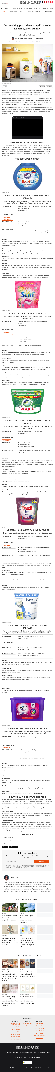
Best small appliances (39, 1035)
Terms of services (21, 865)
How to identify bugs (49, 11)
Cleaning (7, 8)
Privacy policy (26, 1055)
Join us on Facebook (15, 1036)
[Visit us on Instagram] (48, 2)
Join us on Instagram (15, 1029)
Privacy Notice (44, 865)
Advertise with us (27, 1023)
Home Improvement (17, 8)
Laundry (30, 23)
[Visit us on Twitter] (42, 2)
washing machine (13, 846)
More (51, 8)
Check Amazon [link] (6, 217)
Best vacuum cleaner (39, 1025)
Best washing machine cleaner (12, 840)
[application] (27, 127)
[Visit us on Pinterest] (44, 2)
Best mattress (39, 1023)
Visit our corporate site (45, 1067)
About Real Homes (27, 1025)
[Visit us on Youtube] (46, 2)
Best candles (39, 1038)
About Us (36, 1052)
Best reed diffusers (39, 1030)
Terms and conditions (16, 1055)
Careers (43, 1055)
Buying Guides (40, 38)
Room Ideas (37, 8)
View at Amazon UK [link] (8, 219)
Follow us (43, 86)
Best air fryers (39, 1033)
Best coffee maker (39, 1028)
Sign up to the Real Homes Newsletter (15, 1024)
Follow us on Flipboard (15, 1039)
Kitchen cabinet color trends (34, 11)
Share (6, 86)
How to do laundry (8, 837)
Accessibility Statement (11, 1052)
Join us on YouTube (15, 1027)
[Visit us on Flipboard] (50, 2)
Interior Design (28, 8)
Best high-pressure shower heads (16, 11)
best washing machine (44, 111)
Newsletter (50, 86)
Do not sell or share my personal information (27, 1057)
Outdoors (45, 8)
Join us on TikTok (15, 1031)
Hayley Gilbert (19, 38)
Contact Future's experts (26, 1052)
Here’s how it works (42, 41)
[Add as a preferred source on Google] (27, 1062)
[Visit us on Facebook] (40, 2)
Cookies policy (35, 1055)
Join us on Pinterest (15, 1034)
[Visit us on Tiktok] (52, 2)
